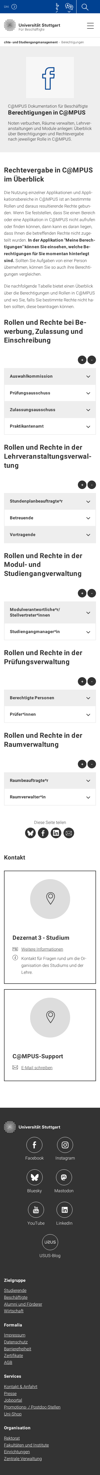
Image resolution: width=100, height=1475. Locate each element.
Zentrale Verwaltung (23, 1458)
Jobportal (13, 1400)
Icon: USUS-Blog (50, 1242)
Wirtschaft (13, 1310)
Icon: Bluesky (35, 1177)
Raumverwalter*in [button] (28, 796)
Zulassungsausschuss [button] (32, 409)
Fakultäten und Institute (26, 1445)
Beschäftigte (15, 1297)
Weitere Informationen (42, 949)
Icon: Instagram (65, 1145)
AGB (8, 1362)
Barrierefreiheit (17, 1348)
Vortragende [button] (22, 534)
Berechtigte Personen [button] (32, 697)
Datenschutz (16, 1342)
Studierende (15, 1290)
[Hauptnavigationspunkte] (90, 25)
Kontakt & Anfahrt (20, 1386)
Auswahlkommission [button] (31, 376)
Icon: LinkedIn (65, 1210)
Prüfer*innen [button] (23, 714)
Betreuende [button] (21, 517)
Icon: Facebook (34, 1145)
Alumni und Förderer (23, 1304)
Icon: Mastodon (64, 1177)
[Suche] (84, 6)
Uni (6, 7)
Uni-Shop (13, 1414)
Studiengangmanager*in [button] (35, 631)
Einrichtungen (17, 1451)
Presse (10, 1393)
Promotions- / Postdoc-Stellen (32, 1407)
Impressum (14, 1335)
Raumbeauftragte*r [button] (29, 780)
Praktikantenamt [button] (27, 426)
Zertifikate (13, 1355)
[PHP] (43, 833)
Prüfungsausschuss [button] (30, 392)
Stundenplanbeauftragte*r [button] (36, 501)
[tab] (50, 376)
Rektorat (12, 1438)
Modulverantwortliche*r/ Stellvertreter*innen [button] (35, 612)
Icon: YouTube (36, 1210)
